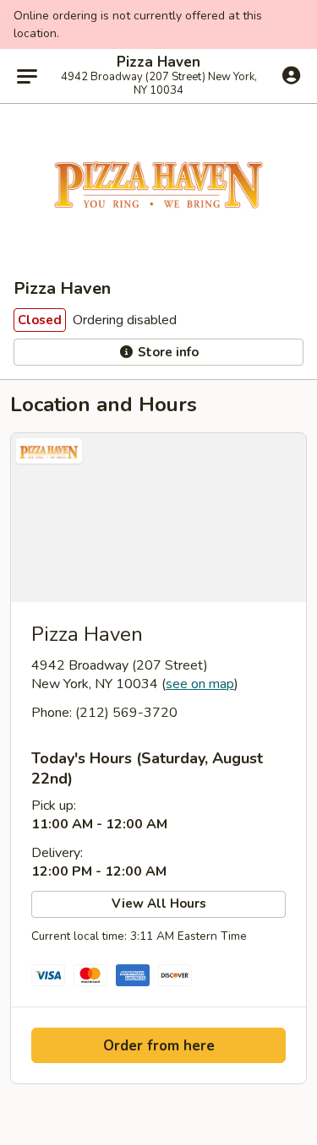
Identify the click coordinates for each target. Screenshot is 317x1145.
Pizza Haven (158, 62)
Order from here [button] (159, 1045)
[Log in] (291, 75)
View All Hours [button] (159, 903)
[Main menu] (27, 76)
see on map (200, 684)
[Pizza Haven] (158, 517)
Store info (166, 352)
